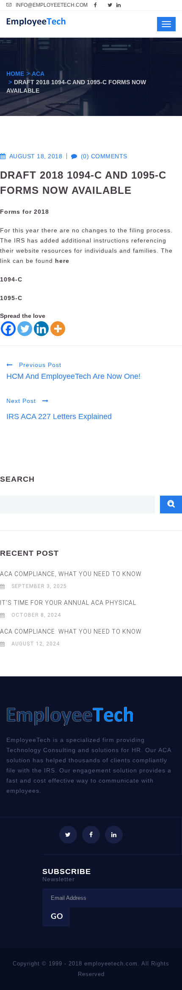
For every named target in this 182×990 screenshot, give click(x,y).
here (62, 260)
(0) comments (100, 156)
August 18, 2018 (35, 156)
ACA (38, 73)
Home (15, 73)
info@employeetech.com (52, 5)
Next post (22, 400)
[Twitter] (24, 328)
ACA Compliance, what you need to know (71, 574)
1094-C (11, 279)
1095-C (11, 298)
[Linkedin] (41, 328)
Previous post (39, 364)
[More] (57, 328)
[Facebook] (8, 328)
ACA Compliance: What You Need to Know (71, 631)
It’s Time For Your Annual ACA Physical (68, 602)
